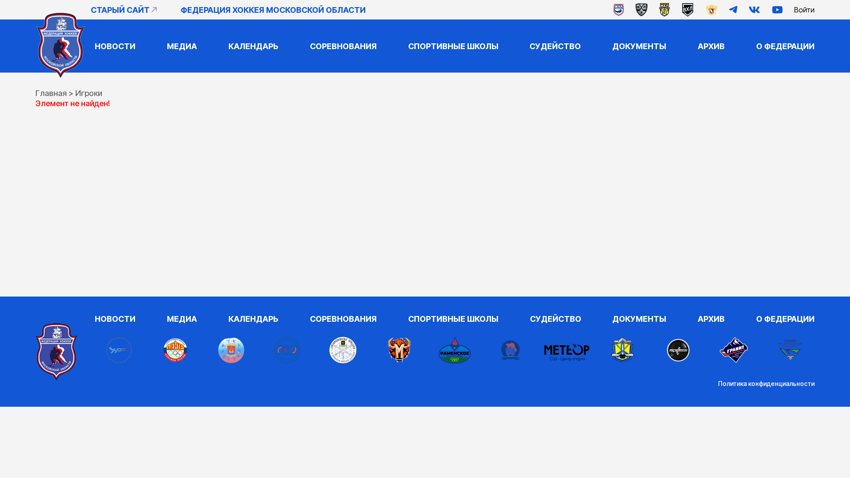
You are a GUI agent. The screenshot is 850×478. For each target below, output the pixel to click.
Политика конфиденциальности (766, 383)
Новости (115, 46)
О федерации (785, 46)
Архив (711, 46)
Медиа (182, 46)
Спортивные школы (453, 46)
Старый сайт (120, 10)
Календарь (253, 46)
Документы (639, 46)
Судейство (555, 46)
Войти (804, 9)
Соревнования (343, 46)
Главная (51, 93)
